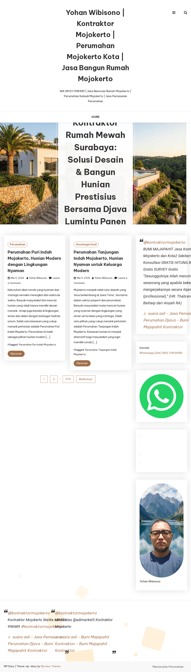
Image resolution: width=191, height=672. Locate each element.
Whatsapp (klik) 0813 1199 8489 (161, 353)
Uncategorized (86, 244)
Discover (16, 353)
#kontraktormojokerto (41, 626)
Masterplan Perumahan (168, 666)
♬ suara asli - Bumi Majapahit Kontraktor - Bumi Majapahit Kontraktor (82, 644)
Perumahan (18, 244)
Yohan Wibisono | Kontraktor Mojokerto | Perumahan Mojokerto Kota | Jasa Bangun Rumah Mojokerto (95, 45)
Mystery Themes (51, 666)
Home (96, 117)
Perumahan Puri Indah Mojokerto (37, 344)
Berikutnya (85, 379)
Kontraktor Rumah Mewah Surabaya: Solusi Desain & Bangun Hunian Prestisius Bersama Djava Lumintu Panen (95, 172)
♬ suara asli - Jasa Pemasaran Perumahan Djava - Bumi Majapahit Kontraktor (35, 644)
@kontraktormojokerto (164, 242)
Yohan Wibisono (38, 278)
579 (68, 379)
